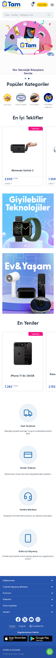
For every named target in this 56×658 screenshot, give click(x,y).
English (22, 626)
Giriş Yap (42, 5)
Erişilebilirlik (38, 626)
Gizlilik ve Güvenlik (11, 650)
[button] (25, 78)
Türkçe (12, 626)
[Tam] (11, 4)
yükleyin (28, 559)
